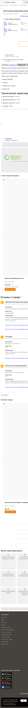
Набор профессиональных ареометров (13, 30)
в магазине (10, 287)
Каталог (6, 5)
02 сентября (11, 289)
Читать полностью (10, 320)
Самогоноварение (14, 5)
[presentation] (1, 124)
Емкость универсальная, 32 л (13, 23)
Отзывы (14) (13, 65)
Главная (2, 5)
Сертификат (24, 13)
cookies (12, 699)
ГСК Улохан (8, 138)
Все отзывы (4, 395)
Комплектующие (22, 5)
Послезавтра (11, 512)
